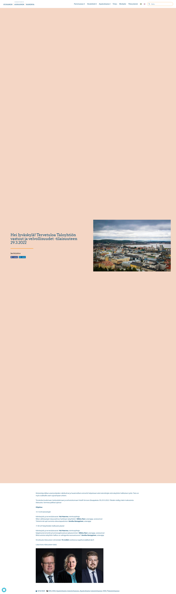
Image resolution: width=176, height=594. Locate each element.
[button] (14, 257)
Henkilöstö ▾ (92, 4)
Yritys (115, 4)
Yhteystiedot (133, 4)
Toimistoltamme (113, 591)
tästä (54, 544)
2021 (50, 591)
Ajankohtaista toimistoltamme (67, 591)
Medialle (122, 4)
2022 (54, 591)
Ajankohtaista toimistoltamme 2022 (93, 591)
